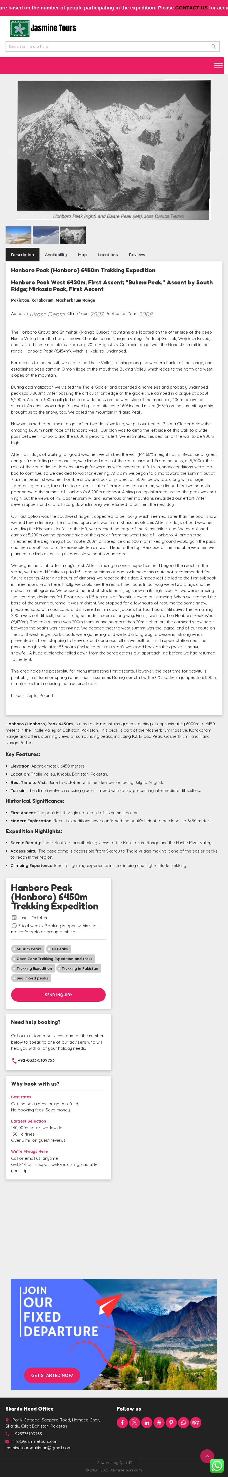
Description (22, 254)
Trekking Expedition (34, 968)
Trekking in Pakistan (80, 968)
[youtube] (159, 1422)
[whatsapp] (183, 1422)
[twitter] (134, 1422)
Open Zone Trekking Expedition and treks (54, 958)
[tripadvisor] (195, 1422)
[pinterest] (171, 1422)
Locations (108, 254)
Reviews (137, 254)
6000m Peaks (29, 949)
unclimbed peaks (32, 978)
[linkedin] (146, 1422)
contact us (191, 8)
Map (82, 254)
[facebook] (122, 1422)
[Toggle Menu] (218, 65)
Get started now (52, 1375)
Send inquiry (58, 994)
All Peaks (59, 949)
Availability (56, 254)
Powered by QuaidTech (117, 1462)
